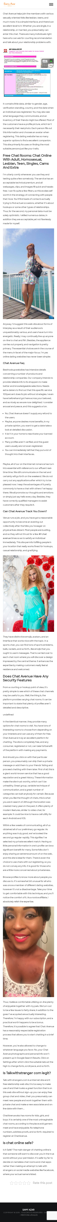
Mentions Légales (29, 1215)
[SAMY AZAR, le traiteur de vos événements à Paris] (9, 4)
